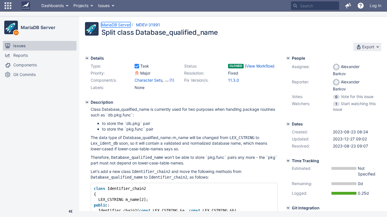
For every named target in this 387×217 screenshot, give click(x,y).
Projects (80, 5)
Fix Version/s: (196, 80)
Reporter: (300, 81)
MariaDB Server (38, 27)
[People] (288, 58)
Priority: (98, 73)
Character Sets (148, 80)
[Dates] (288, 124)
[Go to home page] (26, 5)
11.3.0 (233, 80)
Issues (104, 5)
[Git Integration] (288, 208)
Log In (375, 5)
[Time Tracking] (288, 161)
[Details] (87, 58)
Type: (96, 66)
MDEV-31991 (148, 24)
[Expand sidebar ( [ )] (70, 211)
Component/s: (104, 80)
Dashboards (52, 5)
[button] (8, 5)
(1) (171, 80)
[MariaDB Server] (11, 27)
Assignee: (301, 66)
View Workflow (259, 66)
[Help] (360, 5)
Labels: (97, 87)
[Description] (87, 102)
